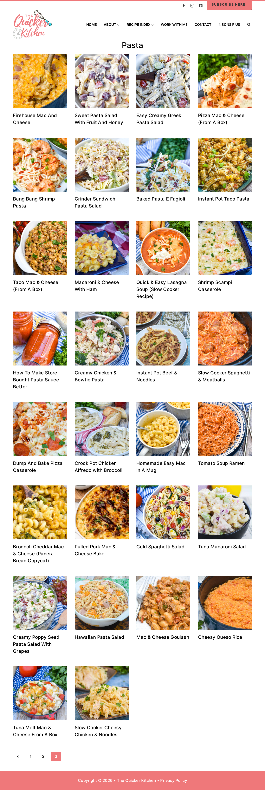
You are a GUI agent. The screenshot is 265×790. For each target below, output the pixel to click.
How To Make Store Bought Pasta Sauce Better (36, 380)
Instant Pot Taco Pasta (223, 199)
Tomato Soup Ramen (221, 463)
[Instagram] (192, 6)
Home (91, 25)
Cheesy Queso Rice (220, 637)
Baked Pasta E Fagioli (160, 199)
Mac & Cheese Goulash (162, 637)
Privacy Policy (173, 780)
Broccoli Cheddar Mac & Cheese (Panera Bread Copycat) (38, 553)
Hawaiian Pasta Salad (99, 637)
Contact (203, 25)
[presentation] (40, 81)
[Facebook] (184, 6)
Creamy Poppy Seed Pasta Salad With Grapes (36, 644)
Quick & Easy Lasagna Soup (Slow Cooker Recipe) (161, 289)
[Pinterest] (201, 6)
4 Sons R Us (229, 25)
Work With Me (174, 25)
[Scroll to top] (255, 774)
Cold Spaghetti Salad (160, 547)
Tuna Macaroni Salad (222, 547)
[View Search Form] (249, 24)
